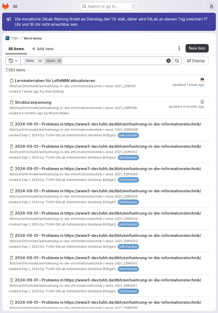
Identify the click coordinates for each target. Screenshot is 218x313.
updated (188, 85)
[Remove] (59, 61)
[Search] (177, 60)
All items (16, 48)
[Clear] (168, 61)
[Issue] (12, 81)
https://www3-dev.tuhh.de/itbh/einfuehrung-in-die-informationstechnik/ (132, 124)
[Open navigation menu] (15, 6)
